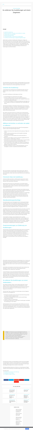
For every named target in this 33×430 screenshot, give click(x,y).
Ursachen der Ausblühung (8, 32)
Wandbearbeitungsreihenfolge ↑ (12, 200)
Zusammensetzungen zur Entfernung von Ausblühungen (13, 36)
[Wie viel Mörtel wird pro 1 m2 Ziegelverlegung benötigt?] (13, 418)
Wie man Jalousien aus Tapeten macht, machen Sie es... (12, 391)
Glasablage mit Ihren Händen (9, 373)
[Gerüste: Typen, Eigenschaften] (13, 414)
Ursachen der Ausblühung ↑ (11, 87)
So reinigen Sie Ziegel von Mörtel (9, 374)
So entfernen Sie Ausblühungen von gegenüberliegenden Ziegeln (14, 37)
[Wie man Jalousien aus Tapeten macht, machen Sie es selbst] (13, 410)
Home (3, 4)
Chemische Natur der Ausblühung (9, 34)
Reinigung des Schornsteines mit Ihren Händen (26, 401)
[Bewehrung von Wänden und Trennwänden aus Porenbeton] (13, 422)
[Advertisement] (16, 21)
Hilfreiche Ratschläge (16, 8)
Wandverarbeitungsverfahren (9, 35)
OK (27, 428)
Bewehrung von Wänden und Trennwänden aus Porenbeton (18, 423)
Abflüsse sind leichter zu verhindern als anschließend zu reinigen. (14, 33)
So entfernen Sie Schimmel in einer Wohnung (11, 371)
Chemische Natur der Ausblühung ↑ (13, 177)
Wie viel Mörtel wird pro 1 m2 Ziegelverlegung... (18, 419)
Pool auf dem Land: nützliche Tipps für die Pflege (12, 401)
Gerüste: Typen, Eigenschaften (18, 415)
